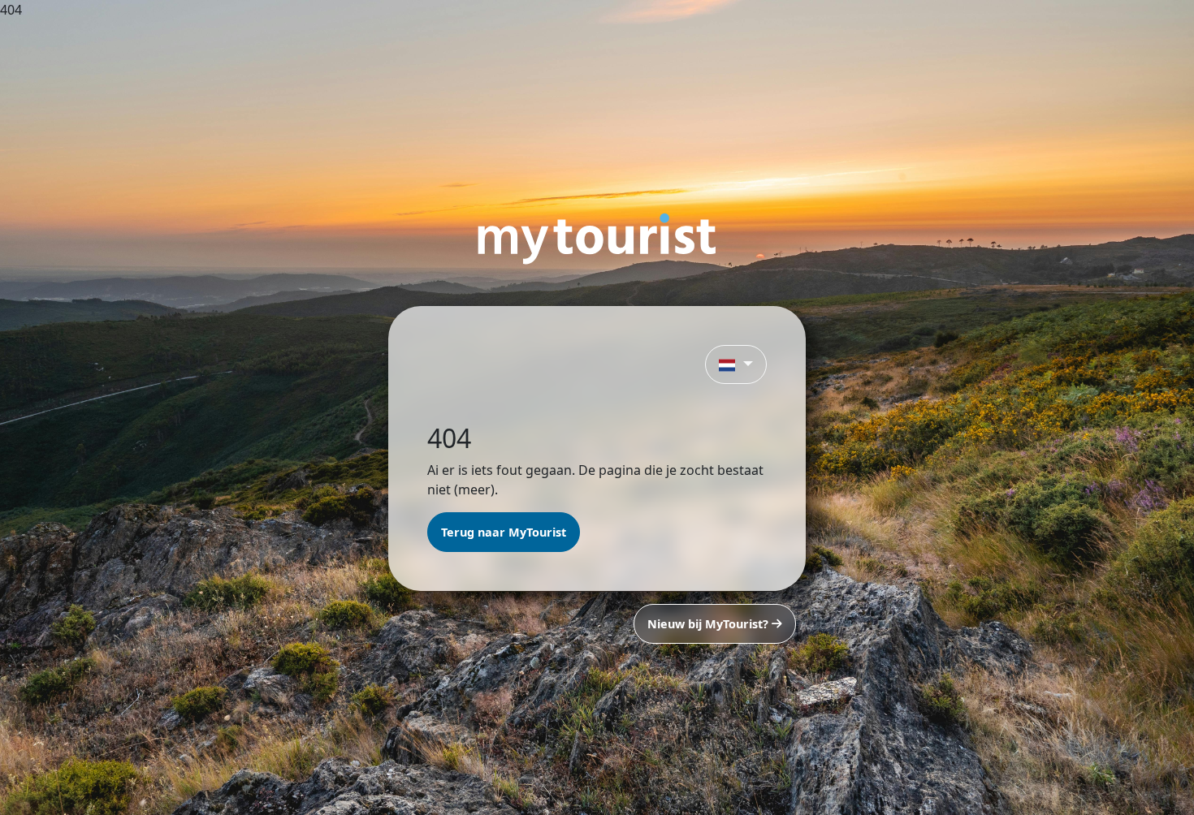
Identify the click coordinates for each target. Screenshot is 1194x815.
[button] (736, 364)
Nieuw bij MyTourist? (709, 624)
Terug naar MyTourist (503, 532)
